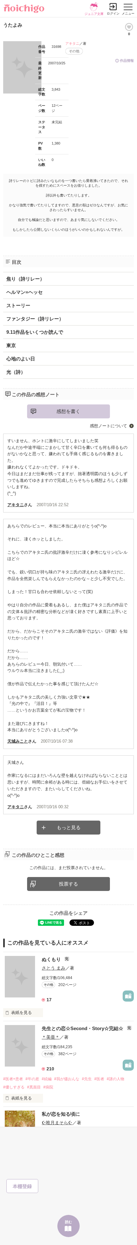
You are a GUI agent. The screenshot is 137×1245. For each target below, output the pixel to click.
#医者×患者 (13, 1079)
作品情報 (127, 60)
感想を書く (68, 411)
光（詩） (15, 372)
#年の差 (32, 1079)
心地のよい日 (20, 358)
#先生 (87, 1079)
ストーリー (18, 305)
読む (68, 1222)
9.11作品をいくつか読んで (34, 332)
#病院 (48, 1087)
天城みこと (17, 741)
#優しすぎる (14, 1087)
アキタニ (72, 43)
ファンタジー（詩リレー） (35, 318)
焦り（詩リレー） (25, 278)
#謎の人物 (115, 1079)
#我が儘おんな (66, 1079)
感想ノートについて (108, 425)
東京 (11, 345)
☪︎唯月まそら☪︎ (57, 1122)
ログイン (113, 13)
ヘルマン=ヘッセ (24, 292)
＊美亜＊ (51, 1037)
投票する (68, 884)
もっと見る (69, 827)
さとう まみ (53, 968)
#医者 (99, 1079)
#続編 (47, 1079)
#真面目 (34, 1087)
